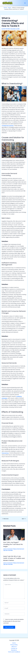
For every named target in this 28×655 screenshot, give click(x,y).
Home (5, 7)
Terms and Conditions (14, 652)
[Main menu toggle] (25, 3)
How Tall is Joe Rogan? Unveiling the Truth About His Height (13, 544)
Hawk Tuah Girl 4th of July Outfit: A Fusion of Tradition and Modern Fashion (14, 558)
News (9, 7)
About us (14, 646)
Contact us (14, 648)
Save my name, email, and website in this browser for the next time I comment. (13, 621)
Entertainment (20, 549)
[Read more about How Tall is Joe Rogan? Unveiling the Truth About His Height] (14, 534)
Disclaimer (14, 650)
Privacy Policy (14, 645)
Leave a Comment (8, 549)
